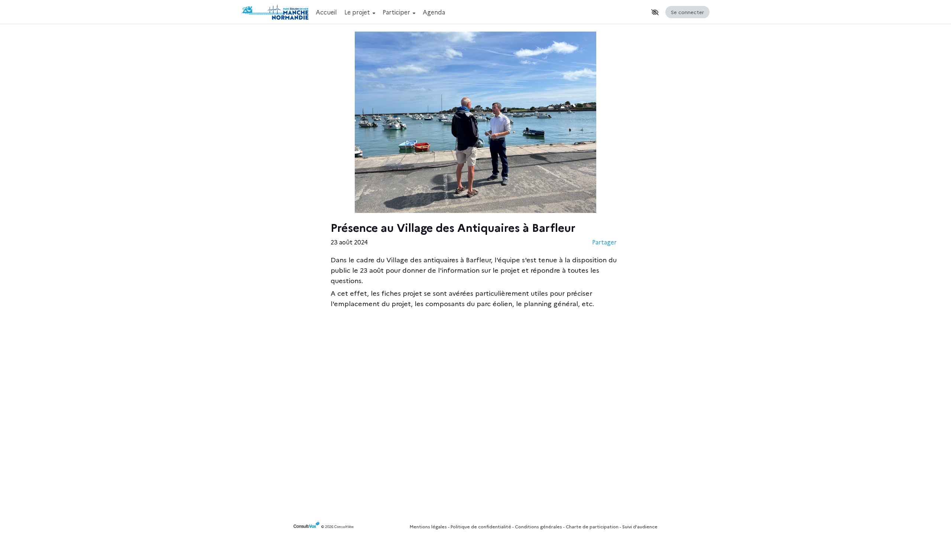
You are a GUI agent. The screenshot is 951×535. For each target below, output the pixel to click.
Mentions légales (428, 526)
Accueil (326, 12)
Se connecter (687, 12)
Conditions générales (538, 526)
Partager (604, 242)
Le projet (357, 12)
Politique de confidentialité (481, 526)
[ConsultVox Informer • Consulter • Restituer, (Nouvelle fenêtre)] (307, 526)
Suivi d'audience (640, 526)
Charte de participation (592, 526)
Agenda (434, 12)
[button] (655, 12)
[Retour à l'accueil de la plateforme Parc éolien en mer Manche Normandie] (274, 12)
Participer (397, 12)
